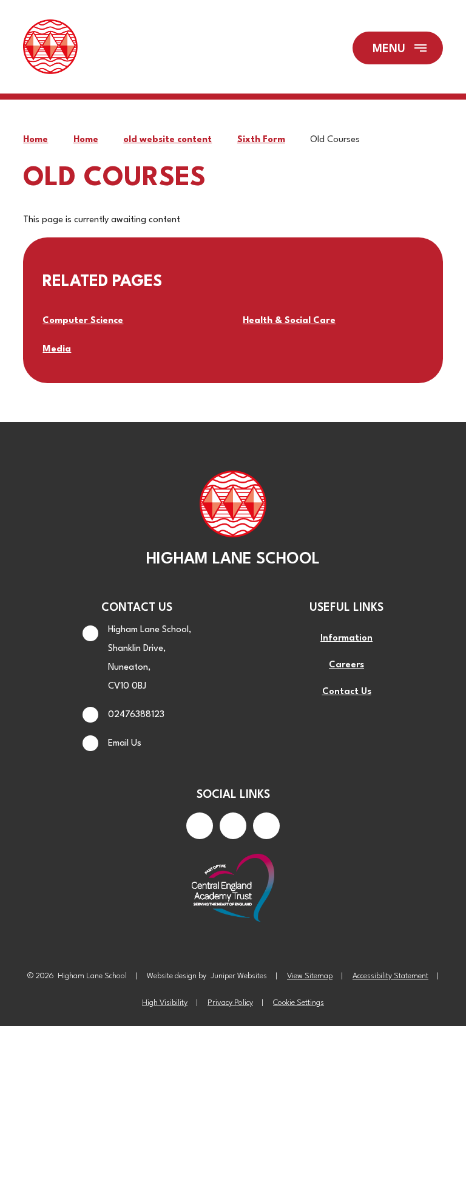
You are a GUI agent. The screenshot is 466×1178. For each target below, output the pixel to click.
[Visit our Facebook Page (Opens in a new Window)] (199, 825)
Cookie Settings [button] (298, 1003)
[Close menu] (398, 48)
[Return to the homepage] (50, 48)
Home (35, 140)
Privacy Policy (230, 1003)
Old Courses (335, 140)
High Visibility (164, 1003)
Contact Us (346, 691)
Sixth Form (261, 140)
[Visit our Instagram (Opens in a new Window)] (233, 825)
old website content (167, 140)
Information (346, 638)
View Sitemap (310, 976)
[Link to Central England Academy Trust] (232, 889)
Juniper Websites (239, 976)
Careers (346, 665)
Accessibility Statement (390, 976)
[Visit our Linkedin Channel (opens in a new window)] (266, 825)
